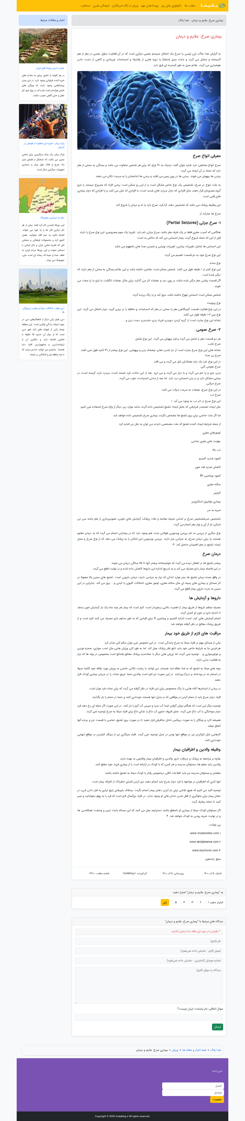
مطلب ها (189, 5)
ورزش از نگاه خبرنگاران (125, 5)
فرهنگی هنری (101, 5)
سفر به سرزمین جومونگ (52, 218)
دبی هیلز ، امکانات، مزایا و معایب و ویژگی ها (43, 310)
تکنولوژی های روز (171, 5)
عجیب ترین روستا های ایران (50, 68)
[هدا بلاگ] (213, 5)
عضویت (217, 1099)
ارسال (217, 1027)
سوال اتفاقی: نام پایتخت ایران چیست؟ (200, 1009)
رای (165, 902)
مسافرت (85, 5)
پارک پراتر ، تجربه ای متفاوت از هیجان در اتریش (44, 145)
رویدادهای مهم (150, 5)
